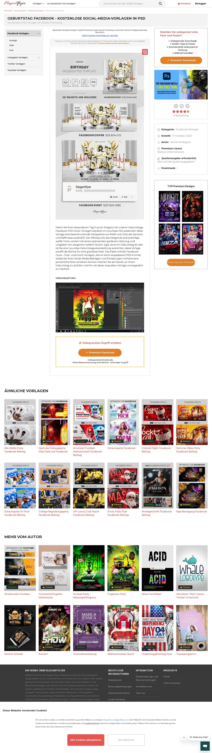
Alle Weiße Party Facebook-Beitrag (15, 450)
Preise (166, 676)
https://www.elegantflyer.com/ (116, 720)
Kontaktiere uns (144, 686)
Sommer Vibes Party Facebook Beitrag (188, 450)
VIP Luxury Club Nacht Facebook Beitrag (86, 513)
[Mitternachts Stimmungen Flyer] (169, 206)
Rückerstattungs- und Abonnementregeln (147, 678)
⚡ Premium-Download (100, 352)
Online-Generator (172, 683)
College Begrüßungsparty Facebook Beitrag (54, 513)
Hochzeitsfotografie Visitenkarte (50, 596)
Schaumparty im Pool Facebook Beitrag (17, 513)
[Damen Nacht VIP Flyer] (192, 239)
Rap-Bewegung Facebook (191, 511)
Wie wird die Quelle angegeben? (176, 161)
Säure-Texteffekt (151, 594)
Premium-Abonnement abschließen (113, 43)
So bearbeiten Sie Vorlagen (61, 3)
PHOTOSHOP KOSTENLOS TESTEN (100, 35)
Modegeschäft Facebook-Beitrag (157, 513)
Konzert (43, 654)
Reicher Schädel (13, 654)
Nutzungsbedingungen (120, 686)
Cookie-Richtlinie (116, 699)
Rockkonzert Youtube (17, 594)
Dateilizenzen (115, 680)
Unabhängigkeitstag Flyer (157, 654)
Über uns (140, 693)
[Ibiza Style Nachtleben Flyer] (169, 239)
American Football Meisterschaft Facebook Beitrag (87, 451)
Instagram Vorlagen (17, 57)
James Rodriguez (180, 142)
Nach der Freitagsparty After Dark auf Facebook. (53, 450)
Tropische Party (116, 594)
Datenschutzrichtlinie (119, 693)
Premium (186, 3)
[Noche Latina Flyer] (192, 206)
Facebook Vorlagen (18, 33)
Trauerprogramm (186, 654)
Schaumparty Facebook (121, 448)
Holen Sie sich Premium (181, 262)
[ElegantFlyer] (15, 3)
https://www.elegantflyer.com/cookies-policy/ (118, 723)
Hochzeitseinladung (84, 654)
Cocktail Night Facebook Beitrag (156, 450)
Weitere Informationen (170, 152)
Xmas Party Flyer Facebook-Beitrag (118, 513)
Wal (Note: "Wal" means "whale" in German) (190, 596)
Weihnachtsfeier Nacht (120, 654)
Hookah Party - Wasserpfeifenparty (84, 596)
